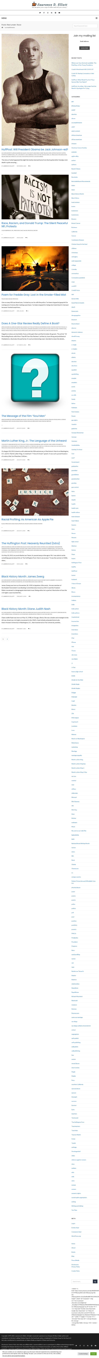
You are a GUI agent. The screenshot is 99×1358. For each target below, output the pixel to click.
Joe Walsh (75, 659)
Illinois (73, 588)
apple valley (75, 156)
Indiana (74, 600)
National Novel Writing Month (81, 843)
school (74, 1030)
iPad (73, 638)
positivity (24, 550)
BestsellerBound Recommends (81, 181)
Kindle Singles (18, 330)
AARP (73, 110)
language (74, 697)
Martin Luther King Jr (78, 768)
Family (38, 153)
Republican (75, 988)
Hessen (74, 537)
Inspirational (11, 154)
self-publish (75, 1038)
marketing (75, 747)
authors (35, 327)
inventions (75, 634)
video (73, 1155)
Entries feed (75, 1227)
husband (74, 579)
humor (40, 328)
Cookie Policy (76, 1271)
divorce (74, 328)
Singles (74, 1076)
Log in (73, 1223)
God (46, 546)
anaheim (74, 152)
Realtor (8, 156)
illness (73, 592)
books (48, 327)
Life (16, 154)
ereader (30, 328)
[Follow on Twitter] (40, 13)
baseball (74, 173)
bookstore (75, 210)
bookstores (75, 215)
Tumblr (74, 1143)
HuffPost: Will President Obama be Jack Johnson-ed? (35, 149)
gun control (75, 487)
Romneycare (75, 1013)
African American (17, 153)
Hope (49, 153)
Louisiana (4, 550)
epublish (17, 328)
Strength (13, 156)
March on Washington (78, 738)
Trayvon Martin (34, 447)
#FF (73, 101)
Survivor (4, 552)
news (47, 154)
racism (4, 156)
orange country (76, 877)
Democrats (75, 311)
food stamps (75, 412)
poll (73, 912)
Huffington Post (56, 153)
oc (50, 154)
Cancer (74, 236)
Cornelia (74, 269)
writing (43, 330)
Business (74, 227)
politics (74, 908)
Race (65, 154)
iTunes (74, 650)
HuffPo (63, 153)
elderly (74, 357)
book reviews (42, 327)
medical (74, 780)
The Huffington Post (28, 156)
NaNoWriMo (75, 835)
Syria (73, 1109)
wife (73, 1176)
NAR (73, 839)
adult (73, 127)
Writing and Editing (52, 330)
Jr (72, 663)
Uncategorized (38, 156)
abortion (74, 114)
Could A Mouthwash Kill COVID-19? (82, 69)
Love (26, 154)
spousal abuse (76, 1088)
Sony (73, 1080)
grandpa (12, 548)
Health (74, 500)
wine (73, 1181)
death (35, 546)
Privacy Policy (76, 1267)
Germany (74, 441)
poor (73, 917)
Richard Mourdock (77, 996)
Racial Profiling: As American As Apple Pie (27, 519)
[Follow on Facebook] (44, 13)
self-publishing (76, 1042)
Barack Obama (76, 169)
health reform (76, 512)
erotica (74, 391)
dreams (74, 340)
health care (75, 508)
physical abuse (76, 887)
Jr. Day (73, 667)
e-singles (8, 328)
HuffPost (4, 154)
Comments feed (76, 1232)
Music (73, 826)
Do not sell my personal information (13, 1356)
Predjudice (55, 154)
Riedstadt (75, 1000)
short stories (75, 1067)
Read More (21, 162)
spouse (74, 1093)
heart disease (76, 516)
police (3, 298)
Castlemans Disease (78, 240)
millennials (75, 793)
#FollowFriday (76, 106)
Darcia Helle (75, 298)
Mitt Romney (75, 801)
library (73, 709)
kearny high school (77, 671)
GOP (73, 458)
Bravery (52, 580)
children (74, 248)
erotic (73, 386)
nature (44, 154)
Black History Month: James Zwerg (23, 576)
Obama (74, 864)
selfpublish (75, 1047)
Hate (10, 421)
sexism (31, 523)
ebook (13, 328)
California (74, 231)
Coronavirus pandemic (78, 278)
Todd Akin (75, 1130)
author (30, 327)
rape (73, 967)
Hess (73, 529)
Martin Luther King (19, 446)
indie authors (54, 328)
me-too (74, 776)
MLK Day (58, 446)
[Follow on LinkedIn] (52, 13)
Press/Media (75, 1260)
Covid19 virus (76, 290)
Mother (39, 154)
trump (73, 1139)
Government (75, 462)
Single (73, 1072)
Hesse (73, 533)
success (19, 156)
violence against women (79, 1160)
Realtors (74, 979)
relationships (75, 984)
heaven (17, 548)
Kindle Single (9, 330)
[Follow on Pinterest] (55, 13)
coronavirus (75, 273)
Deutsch (74, 319)
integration (59, 444)
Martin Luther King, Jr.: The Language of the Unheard (34, 440)
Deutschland (75, 324)
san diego (74, 1021)
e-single (36, 419)
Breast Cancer (76, 223)
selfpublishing (76, 1051)
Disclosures (75, 1264)
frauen (74, 416)
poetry (74, 900)
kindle (3, 330)
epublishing (24, 328)
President (75, 942)
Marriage (30, 154)
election (20, 444)
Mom (35, 154)
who (73, 1172)
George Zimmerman (35, 444)
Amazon (25, 327)
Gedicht (74, 424)
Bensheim (75, 177)
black (24, 153)
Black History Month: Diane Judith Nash (26, 609)
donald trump (76, 336)
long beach (21, 154)
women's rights (76, 1193)
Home (73, 1243)
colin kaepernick (6, 230)
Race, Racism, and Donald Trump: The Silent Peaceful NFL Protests (35, 224)
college (74, 265)
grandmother (6, 548)
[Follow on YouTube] (59, 13)
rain (73, 963)
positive (63, 446)
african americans (17, 327)
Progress (61, 154)
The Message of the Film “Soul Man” (24, 416)
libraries (74, 705)
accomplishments (10, 27)
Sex (73, 1055)
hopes (53, 444)
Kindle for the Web (77, 680)
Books (73, 1252)
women (40, 523)
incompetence (76, 596)
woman (35, 523)
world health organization (79, 1197)
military (74, 789)
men (73, 785)
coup (73, 282)
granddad (51, 546)
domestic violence (77, 332)
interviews (5, 446)
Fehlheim (74, 407)
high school (75, 541)
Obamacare (75, 868)
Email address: (84, 41)
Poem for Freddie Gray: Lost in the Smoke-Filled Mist (34, 294)
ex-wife (74, 395)
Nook (73, 860)
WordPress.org (76, 1236)
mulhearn (74, 822)
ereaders (35, 328)
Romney (74, 1009)
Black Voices (26, 546)
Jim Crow (10, 446)
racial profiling (28, 230)
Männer (74, 734)
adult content (76, 131)
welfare (74, 1168)
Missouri (74, 797)
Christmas (75, 252)
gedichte (74, 428)
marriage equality (77, 755)
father (43, 546)
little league (75, 717)
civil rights (30, 153)
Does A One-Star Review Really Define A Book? (30, 323)
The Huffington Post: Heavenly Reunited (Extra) (31, 543)
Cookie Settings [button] (83, 1354)
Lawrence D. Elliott (8, 166)
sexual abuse (75, 1063)
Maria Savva (75, 743)
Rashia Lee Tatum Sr (48, 550)
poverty (74, 929)
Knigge (74, 692)
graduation (75, 466)
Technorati (75, 1118)
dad (35, 153)
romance (74, 1005)
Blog (73, 1256)
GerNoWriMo (76, 445)
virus (73, 1164)
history (46, 444)
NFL (13, 230)
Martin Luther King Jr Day (46, 446)
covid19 (74, 286)
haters (74, 495)
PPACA (74, 933)
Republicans (75, 992)
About (73, 1248)
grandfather (58, 546)
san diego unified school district (81, 1026)
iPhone (74, 642)
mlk (55, 446)
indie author (46, 328)
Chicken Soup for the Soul (58, 327)
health (73, 504)
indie (73, 604)
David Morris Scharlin (78, 303)
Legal (73, 701)
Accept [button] (93, 1354)
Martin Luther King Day (31, 446)
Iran (73, 646)
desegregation (13, 444)
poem (73, 891)
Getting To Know (77, 449)
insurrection (75, 621)
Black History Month (44, 580)
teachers (74, 1114)
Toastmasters (76, 1126)
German (74, 437)
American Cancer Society (79, 148)
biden (73, 185)
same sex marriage (77, 1017)
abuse (73, 118)
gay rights (75, 420)
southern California (77, 1084)
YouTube (74, 1210)
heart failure (44, 153)
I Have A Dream (76, 583)
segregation (19, 447)
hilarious (74, 546)
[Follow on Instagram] (48, 13)
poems (74, 896)
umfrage (74, 1147)
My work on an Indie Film (79, 831)
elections (26, 444)
